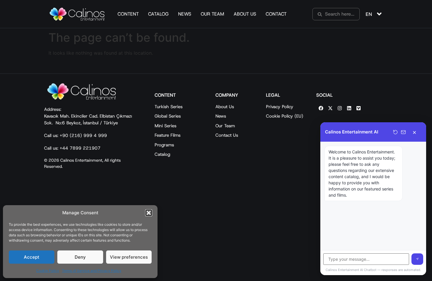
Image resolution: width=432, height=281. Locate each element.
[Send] (417, 259)
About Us (245, 14)
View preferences (129, 257)
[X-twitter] (330, 108)
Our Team (212, 14)
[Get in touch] (403, 132)
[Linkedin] (349, 108)
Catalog (158, 14)
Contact (276, 14)
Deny (80, 257)
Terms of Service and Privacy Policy (91, 270)
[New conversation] (395, 132)
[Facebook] (321, 108)
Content (128, 14)
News (184, 14)
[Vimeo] (358, 108)
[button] (149, 213)
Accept (31, 257)
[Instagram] (339, 108)
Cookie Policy (47, 270)
